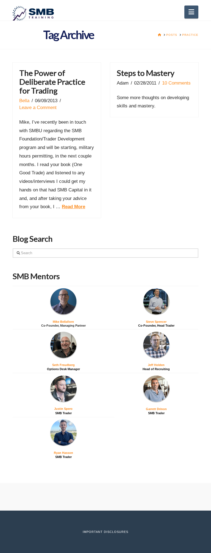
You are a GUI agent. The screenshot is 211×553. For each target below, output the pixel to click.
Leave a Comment (38, 107)
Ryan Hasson (63, 452)
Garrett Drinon (156, 409)
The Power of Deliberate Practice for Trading (52, 81)
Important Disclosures (105, 531)
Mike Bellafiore (63, 321)
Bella (24, 100)
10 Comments (176, 83)
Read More (73, 206)
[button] (191, 12)
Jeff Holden (156, 365)
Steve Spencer (156, 321)
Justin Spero (63, 408)
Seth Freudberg (63, 365)
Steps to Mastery (145, 73)
